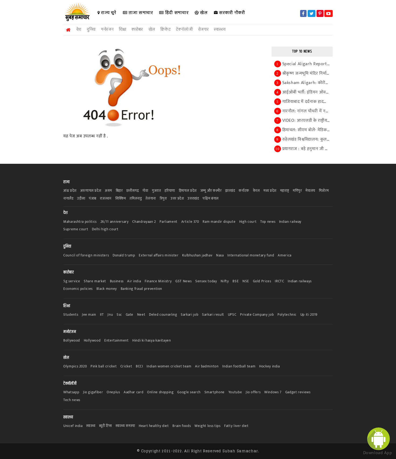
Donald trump (124, 255)
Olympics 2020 (75, 366)
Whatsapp (71, 392)
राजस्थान (106, 198)
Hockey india (269, 366)
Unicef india (73, 426)
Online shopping (160, 392)
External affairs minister (158, 255)
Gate (130, 314)
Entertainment (116, 340)
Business (117, 281)
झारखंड (230, 190)
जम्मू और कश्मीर (211, 190)
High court (248, 221)
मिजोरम (324, 190)
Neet (141, 314)
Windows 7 (273, 392)
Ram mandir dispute (219, 221)
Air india (134, 281)
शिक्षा (122, 29)
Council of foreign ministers (86, 255)
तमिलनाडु (136, 198)
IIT (102, 314)
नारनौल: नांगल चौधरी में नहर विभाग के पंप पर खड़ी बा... (328, 111)
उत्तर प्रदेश (177, 198)
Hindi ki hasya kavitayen (151, 340)
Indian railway (290, 221)
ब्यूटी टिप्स (105, 426)
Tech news (71, 400)
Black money (106, 288)
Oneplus (113, 392)
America (284, 255)
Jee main (89, 314)
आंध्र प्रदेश (70, 190)
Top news (267, 221)
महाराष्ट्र (284, 190)
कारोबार (137, 29)
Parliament (168, 221)
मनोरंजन (107, 29)
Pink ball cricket (104, 366)
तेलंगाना (150, 198)
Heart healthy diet (154, 426)
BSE (235, 281)
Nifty (225, 281)
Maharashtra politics (80, 221)
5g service (71, 281)
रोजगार (203, 29)
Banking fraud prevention (141, 288)
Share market (95, 281)
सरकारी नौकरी (231, 12)
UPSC (232, 314)
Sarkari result (213, 314)
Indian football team (238, 366)
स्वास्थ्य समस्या (125, 426)
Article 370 (190, 221)
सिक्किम (120, 198)
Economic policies (78, 288)
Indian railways (300, 281)
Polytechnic (287, 314)
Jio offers (253, 392)
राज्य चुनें (108, 12)
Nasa (220, 255)
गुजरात (156, 190)
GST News (183, 281)
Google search (188, 392)
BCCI (139, 366)
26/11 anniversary (114, 221)
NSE (245, 281)
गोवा (145, 190)
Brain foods (181, 426)
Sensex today (206, 281)
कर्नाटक (244, 190)
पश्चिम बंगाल (211, 198)
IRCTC (279, 281)
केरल (256, 190)
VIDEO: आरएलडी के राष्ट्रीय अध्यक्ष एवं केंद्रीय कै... (322, 120)
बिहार (119, 190)
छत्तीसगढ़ (132, 190)
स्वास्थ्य (219, 29)
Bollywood (71, 340)
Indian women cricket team (169, 366)
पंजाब (92, 198)
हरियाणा (170, 190)
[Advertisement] (22, 105)
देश (78, 29)
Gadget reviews (298, 392)
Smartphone (214, 392)
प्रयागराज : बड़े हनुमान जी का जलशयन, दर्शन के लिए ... (326, 148)
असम (108, 190)
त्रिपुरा (163, 198)
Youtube (235, 392)
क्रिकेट (165, 29)
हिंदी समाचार (176, 12)
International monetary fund (250, 255)
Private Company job (257, 314)
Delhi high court (105, 229)
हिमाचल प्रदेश (188, 190)
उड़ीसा (81, 198)
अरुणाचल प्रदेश (90, 190)
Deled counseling (163, 314)
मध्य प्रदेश (269, 190)
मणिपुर (297, 190)
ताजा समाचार (140, 12)
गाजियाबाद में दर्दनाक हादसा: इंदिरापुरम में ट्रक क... (323, 101)
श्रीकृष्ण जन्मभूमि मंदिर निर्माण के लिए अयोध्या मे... (322, 73)
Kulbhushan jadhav (197, 255)
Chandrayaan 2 (144, 221)
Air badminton (206, 366)
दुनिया (91, 29)
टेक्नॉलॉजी (184, 29)
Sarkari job (189, 314)
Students (70, 314)
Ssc (119, 314)
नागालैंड (68, 198)
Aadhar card (133, 392)
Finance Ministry (158, 281)
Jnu (110, 314)
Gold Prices (262, 281)
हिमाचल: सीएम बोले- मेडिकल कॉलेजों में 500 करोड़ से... (327, 130)
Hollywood (92, 340)
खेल (203, 12)
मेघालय (310, 190)
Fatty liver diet (236, 426)
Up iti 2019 (309, 314)
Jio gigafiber (93, 392)
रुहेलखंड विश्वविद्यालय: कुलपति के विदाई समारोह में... (325, 139)
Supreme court (75, 229)
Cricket (126, 366)
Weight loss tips (207, 426)
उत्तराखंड (193, 198)
